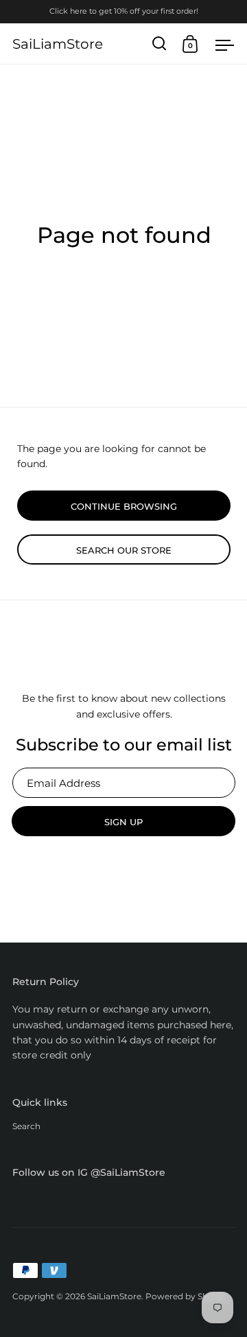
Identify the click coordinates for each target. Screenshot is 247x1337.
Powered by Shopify (186, 1296)
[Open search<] (159, 43)
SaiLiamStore (57, 44)
